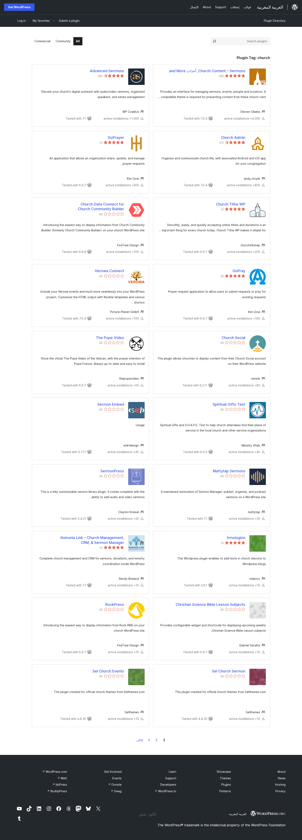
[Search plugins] (214, 41)
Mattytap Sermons (229, 471)
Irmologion (236, 537)
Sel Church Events (108, 671)
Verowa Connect (109, 271)
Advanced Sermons (107, 71)
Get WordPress (19, 7)
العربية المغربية (237, 814)
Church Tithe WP (230, 204)
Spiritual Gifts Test (229, 404)
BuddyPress (57, 791)
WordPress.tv (165, 791)
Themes (225, 778)
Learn (172, 771)
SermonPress (112, 471)
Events (117, 778)
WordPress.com (54, 771)
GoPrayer (116, 137)
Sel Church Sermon (228, 671)
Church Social (233, 338)
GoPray (239, 271)
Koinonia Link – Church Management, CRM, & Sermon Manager (92, 539)
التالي (139, 740)
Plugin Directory (275, 20)
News (282, 778)
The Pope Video (110, 338)
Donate (115, 784)
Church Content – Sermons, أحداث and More (207, 71)
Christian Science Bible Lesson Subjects (210, 604)
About (281, 771)
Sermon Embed (110, 404)
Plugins (226, 784)
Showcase (224, 771)
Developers (168, 784)
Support (170, 778)
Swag (116, 791)
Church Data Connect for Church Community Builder (101, 206)
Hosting (280, 784)
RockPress (114, 604)
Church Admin (233, 137)
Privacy (280, 791)
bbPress (59, 784)
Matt (62, 778)
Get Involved (113, 771)
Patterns (225, 791)
